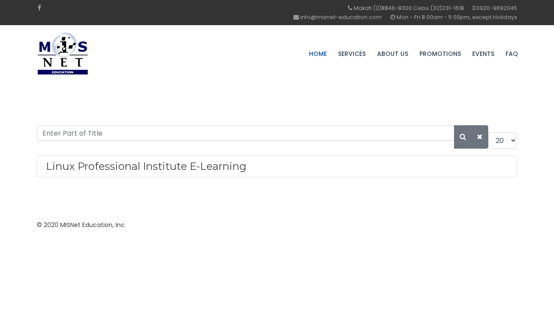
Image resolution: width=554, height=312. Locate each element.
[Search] (463, 137)
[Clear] (479, 137)
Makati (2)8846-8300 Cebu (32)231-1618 (409, 8)
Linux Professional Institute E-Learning (146, 166)
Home (318, 53)
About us (392, 53)
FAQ (512, 53)
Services (352, 53)
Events (483, 53)
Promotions (440, 53)
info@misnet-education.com (341, 17)
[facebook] (39, 7)
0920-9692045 (496, 8)
